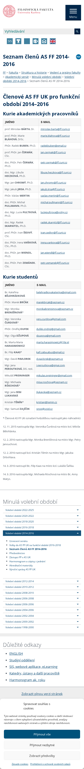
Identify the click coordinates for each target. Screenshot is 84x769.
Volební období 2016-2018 (19, 527)
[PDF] (78, 56)
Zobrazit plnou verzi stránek (42, 694)
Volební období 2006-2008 (19, 598)
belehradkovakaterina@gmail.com (56, 292)
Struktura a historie (34, 72)
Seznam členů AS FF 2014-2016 (49, 81)
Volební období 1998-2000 (19, 627)
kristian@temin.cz (46, 402)
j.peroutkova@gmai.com (50, 365)
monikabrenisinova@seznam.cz (54, 309)
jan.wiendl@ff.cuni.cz (53, 252)
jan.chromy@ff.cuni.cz (53, 182)
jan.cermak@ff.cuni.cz (53, 152)
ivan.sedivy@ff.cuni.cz (53, 232)
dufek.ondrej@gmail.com (50, 329)
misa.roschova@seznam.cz (51, 382)
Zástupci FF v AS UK (19, 557)
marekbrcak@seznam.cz (50, 302)
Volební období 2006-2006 (19, 604)
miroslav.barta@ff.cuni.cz (55, 129)
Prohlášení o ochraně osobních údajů (50, 764)
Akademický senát (17, 77)
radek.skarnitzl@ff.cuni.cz (55, 222)
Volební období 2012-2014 (19, 581)
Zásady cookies (20, 764)
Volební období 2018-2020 (19, 521)
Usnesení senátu (18, 540)
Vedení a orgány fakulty (65, 72)
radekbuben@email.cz (53, 145)
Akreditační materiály (21, 565)
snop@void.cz (44, 409)
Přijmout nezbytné (42, 745)
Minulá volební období (46, 77)
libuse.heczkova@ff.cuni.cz (56, 172)
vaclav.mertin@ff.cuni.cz (55, 195)
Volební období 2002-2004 (19, 615)
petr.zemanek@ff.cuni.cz (55, 263)
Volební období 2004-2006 (19, 609)
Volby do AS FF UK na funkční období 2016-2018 (35, 544)
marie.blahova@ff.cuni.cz (55, 135)
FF (4, 72)
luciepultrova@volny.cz (54, 212)
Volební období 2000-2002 (19, 621)
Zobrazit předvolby (42, 756)
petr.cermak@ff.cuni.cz (54, 162)
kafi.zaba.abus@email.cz (50, 352)
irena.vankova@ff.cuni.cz (55, 242)
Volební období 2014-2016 (19, 533)
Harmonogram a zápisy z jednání (27, 561)
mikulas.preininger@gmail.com (54, 375)
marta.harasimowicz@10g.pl (52, 342)
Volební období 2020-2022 (19, 515)
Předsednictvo (17, 553)
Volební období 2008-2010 (19, 592)
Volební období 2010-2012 (19, 586)
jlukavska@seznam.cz (48, 392)
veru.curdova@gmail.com (51, 319)
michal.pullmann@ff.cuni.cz (56, 202)
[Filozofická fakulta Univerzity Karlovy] (28, 11)
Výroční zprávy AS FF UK (22, 569)
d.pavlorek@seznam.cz (49, 359)
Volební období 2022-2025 (19, 509)
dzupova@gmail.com (48, 335)
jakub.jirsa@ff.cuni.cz (53, 189)
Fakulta (13, 72)
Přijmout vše (42, 734)
